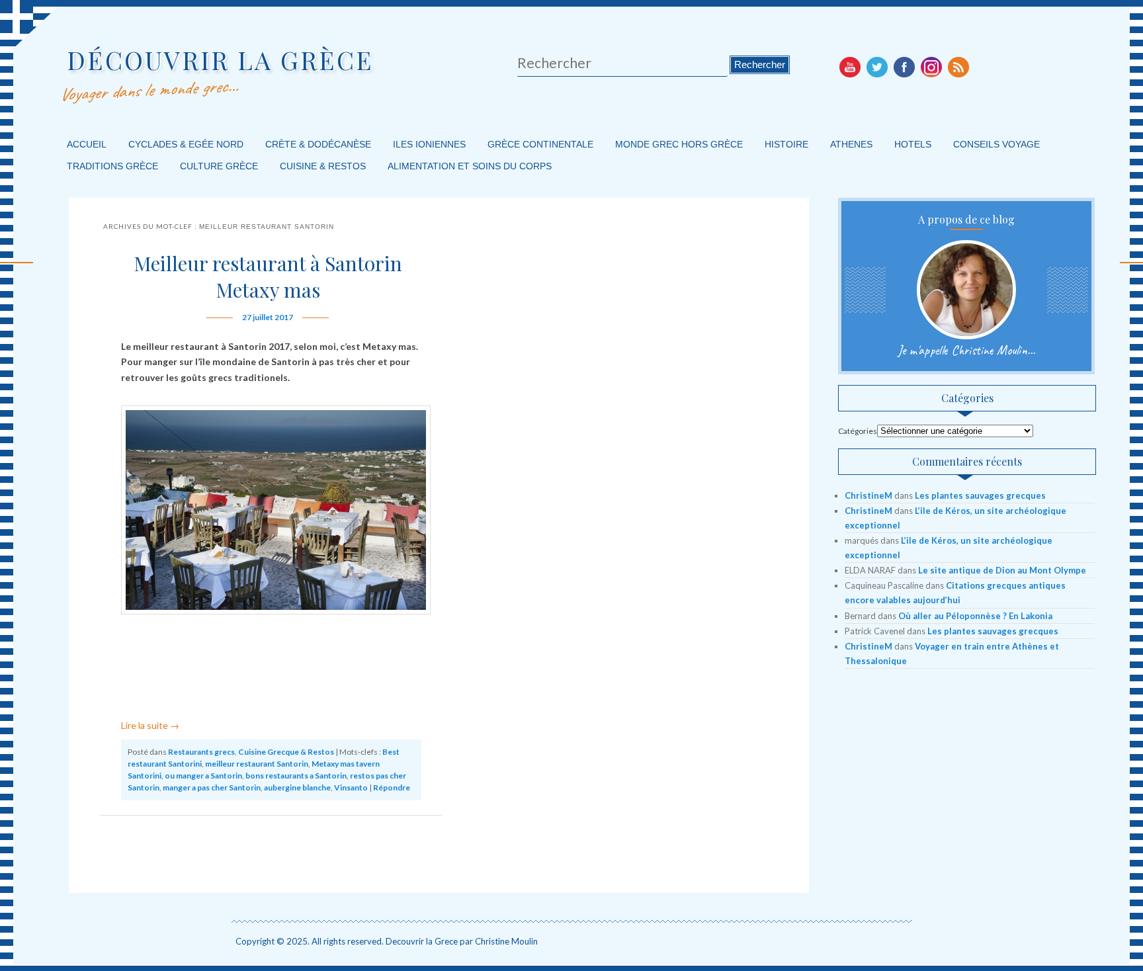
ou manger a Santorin (203, 776)
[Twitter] (877, 67)
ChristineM (868, 495)
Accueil (86, 144)
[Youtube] (850, 67)
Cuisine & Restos (323, 166)
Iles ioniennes (429, 144)
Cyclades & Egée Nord (185, 144)
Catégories (857, 431)
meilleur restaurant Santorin (256, 764)
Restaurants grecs (201, 752)
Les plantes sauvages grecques (980, 495)
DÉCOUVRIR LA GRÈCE (220, 60)
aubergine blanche (297, 787)
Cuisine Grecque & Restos (286, 752)
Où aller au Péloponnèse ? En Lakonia (975, 616)
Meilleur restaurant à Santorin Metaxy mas (268, 276)
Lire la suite (150, 725)
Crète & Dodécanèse (318, 144)
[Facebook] (904, 67)
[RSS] (958, 67)
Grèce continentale (540, 144)
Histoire (786, 144)
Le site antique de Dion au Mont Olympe (1002, 570)
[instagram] (931, 67)
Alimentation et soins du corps (470, 166)
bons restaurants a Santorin (296, 776)
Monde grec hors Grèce (679, 144)
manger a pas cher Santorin (212, 787)
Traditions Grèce (112, 166)
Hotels (912, 144)
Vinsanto (351, 787)
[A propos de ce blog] (966, 289)
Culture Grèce (219, 166)
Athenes (851, 144)
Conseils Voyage (996, 144)
